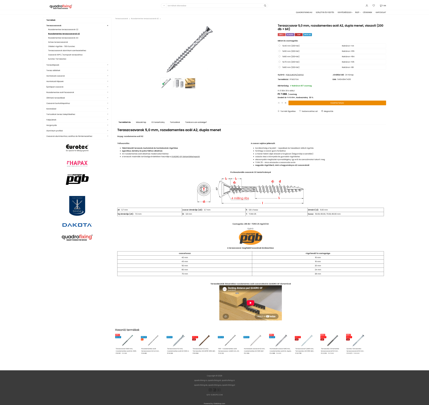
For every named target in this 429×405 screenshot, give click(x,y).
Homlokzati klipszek (55, 81)
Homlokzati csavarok (55, 76)
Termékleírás (125, 122)
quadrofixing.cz (228, 380)
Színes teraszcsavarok (58, 42)
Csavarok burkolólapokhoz (58, 103)
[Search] (163, 5)
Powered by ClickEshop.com (214, 404)
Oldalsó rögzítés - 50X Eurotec (61, 46)
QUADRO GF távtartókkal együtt (185, 156)
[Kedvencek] (374, 5)
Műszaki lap (141, 122)
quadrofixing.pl (228, 385)
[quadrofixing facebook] (214, 390)
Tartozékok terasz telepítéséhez (60, 114)
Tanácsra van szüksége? (196, 122)
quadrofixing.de (200, 385)
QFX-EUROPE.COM (214, 394)
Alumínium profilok (54, 130)
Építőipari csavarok (54, 87)
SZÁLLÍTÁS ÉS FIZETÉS (325, 12)
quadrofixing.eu (214, 385)
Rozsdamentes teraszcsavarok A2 (64, 33)
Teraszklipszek (52, 65)
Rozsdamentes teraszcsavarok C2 (63, 29)
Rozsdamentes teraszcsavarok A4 (63, 38)
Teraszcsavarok (53, 25)
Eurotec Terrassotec (57, 59)
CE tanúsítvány (158, 122)
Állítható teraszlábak (55, 98)
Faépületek (51, 119)
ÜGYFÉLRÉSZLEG (344, 12)
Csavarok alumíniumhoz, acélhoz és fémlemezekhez (69, 136)
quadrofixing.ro (200, 380)
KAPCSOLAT (381, 12)
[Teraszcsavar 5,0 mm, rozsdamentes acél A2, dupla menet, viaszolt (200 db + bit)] (189, 49)
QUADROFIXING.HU (304, 12)
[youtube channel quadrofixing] (218, 390)
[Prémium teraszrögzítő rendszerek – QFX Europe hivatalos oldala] (77, 237)
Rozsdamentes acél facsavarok (60, 92)
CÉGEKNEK (367, 12)
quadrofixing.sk (214, 380)
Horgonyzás (51, 125)
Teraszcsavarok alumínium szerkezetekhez (67, 50)
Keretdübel (51, 109)
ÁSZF (357, 12)
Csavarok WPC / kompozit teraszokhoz (65, 54)
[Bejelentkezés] (367, 5)
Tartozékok (175, 122)
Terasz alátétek (53, 70)
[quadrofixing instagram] (210, 390)
